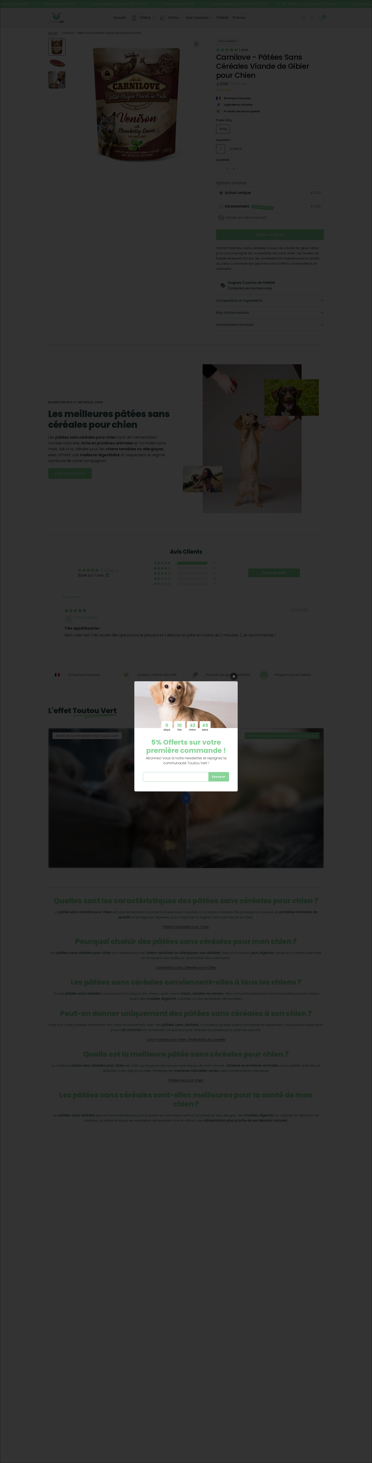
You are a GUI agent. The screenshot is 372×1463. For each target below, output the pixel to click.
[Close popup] (234, 676)
